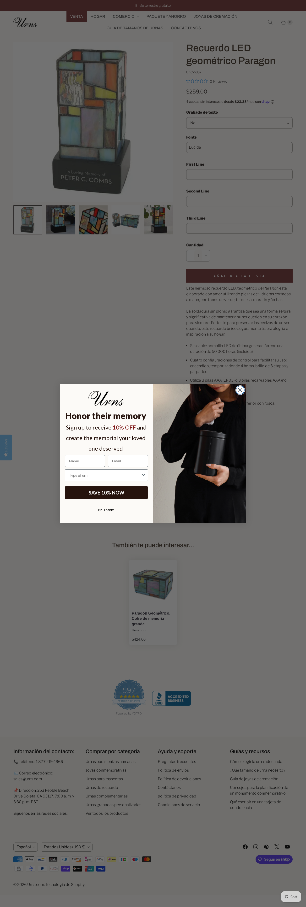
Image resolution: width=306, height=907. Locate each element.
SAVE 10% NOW (106, 492)
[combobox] (105, 475)
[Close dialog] (240, 390)
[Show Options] (143, 475)
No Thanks (106, 510)
